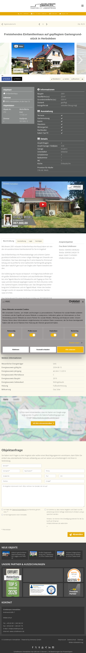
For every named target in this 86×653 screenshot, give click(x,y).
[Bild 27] (43, 75)
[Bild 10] (16, 75)
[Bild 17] (27, 75)
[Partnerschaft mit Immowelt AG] (74, 590)
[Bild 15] (24, 75)
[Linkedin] (49, 648)
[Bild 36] (57, 75)
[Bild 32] (51, 75)
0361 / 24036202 (24, 13)
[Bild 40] (63, 75)
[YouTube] (42, 648)
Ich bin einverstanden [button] (42, 423)
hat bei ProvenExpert (43, 652)
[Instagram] (53, 648)
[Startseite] (43, 6)
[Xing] (46, 648)
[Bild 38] (60, 75)
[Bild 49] (77, 75)
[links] (39, 24)
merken (66, 79)
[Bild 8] (13, 75)
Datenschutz (71, 640)
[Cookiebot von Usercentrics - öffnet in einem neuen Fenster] (70, 301)
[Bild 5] (8, 75)
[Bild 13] (21, 75)
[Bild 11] (18, 75)
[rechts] (46, 24)
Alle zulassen (70, 349)
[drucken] (82, 79)
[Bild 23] (37, 75)
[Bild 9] (15, 75)
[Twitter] (36, 648)
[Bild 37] (58, 75)
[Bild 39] (62, 75)
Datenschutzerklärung (19, 510)
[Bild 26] (41, 75)
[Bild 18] (29, 75)
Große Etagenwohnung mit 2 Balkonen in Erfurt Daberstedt (46, 554)
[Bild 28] (44, 75)
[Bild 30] (47, 75)
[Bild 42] (66, 75)
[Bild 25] (40, 75)
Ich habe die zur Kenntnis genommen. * (22, 511)
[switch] (32, 335)
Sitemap (80, 640)
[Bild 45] (71, 75)
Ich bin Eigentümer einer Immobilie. (15, 515)
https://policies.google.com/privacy (46, 418)
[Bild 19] (30, 75)
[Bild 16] (26, 75)
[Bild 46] (72, 75)
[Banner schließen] (83, 301)
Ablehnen (15, 349)
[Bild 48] (76, 75)
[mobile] (82, 5)
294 (4, 112)
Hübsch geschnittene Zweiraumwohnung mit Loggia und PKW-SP (18, 555)
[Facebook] (32, 648)
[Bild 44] (69, 75)
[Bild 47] (74, 75)
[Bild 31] (49, 75)
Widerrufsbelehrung (76, 642)
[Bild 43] (68, 75)
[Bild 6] (10, 75)
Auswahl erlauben (43, 349)
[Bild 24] (38, 75)
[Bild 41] (65, 75)
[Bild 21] (33, 75)
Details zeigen (74, 343)
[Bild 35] (55, 75)
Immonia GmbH (35, 640)
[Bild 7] (11, 75)
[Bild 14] (22, 75)
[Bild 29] (46, 75)
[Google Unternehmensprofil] (39, 648)
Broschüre (76, 79)
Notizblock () (56, 79)
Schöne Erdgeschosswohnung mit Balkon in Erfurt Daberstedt (73, 554)
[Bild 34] (54, 75)
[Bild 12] (19, 75)
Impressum (62, 640)
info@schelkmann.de (67, 258)
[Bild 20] (32, 75)
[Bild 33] (52, 75)
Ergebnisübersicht (9, 24)
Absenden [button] (78, 534)
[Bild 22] (35, 75)
